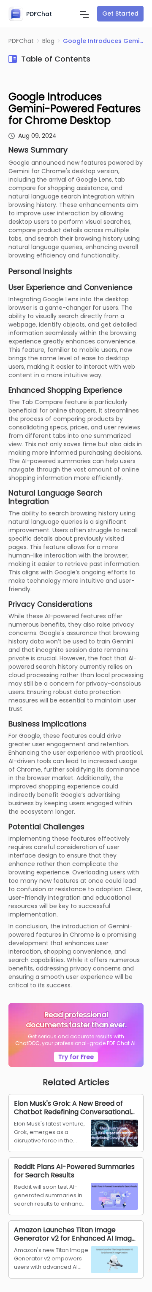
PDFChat (21, 41)
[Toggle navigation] (84, 13)
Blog (48, 41)
